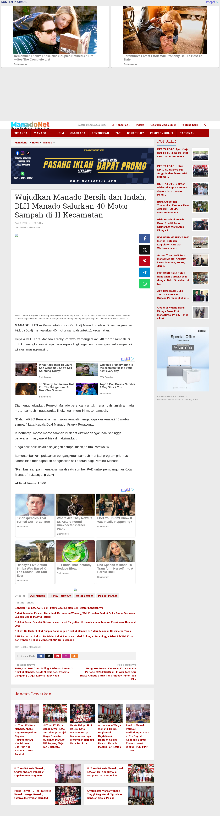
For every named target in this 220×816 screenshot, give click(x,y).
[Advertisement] (110, 95)
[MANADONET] (30, 125)
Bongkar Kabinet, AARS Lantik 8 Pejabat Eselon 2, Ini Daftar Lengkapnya (59, 608)
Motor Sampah (85, 595)
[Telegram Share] (144, 272)
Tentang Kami (191, 399)
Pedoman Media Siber (168, 399)
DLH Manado (37, 595)
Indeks (181, 396)
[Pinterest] (57, 656)
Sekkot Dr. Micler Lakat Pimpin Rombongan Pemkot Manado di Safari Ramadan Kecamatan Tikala (73, 631)
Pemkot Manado (108, 595)
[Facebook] (41, 656)
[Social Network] (205, 125)
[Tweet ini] (144, 250)
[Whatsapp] (144, 283)
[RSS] (74, 656)
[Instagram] (66, 656)
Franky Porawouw (60, 595)
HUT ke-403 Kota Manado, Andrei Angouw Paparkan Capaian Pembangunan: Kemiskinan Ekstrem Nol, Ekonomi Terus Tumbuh (26, 739)
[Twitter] (49, 656)
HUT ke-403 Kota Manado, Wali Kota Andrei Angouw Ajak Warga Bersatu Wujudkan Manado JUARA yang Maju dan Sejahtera (55, 736)
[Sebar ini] (144, 238)
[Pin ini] (144, 261)
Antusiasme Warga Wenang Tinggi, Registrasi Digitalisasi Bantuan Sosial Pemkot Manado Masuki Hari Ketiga (109, 736)
